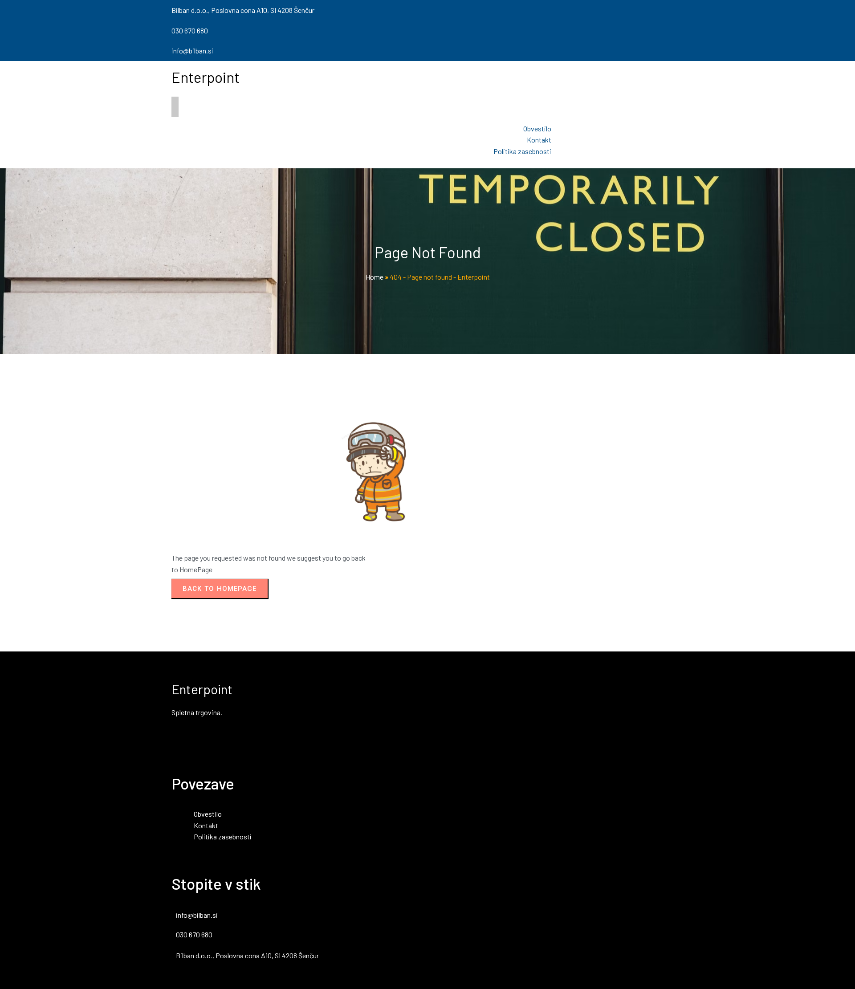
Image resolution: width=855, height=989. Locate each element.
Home (374, 277)
